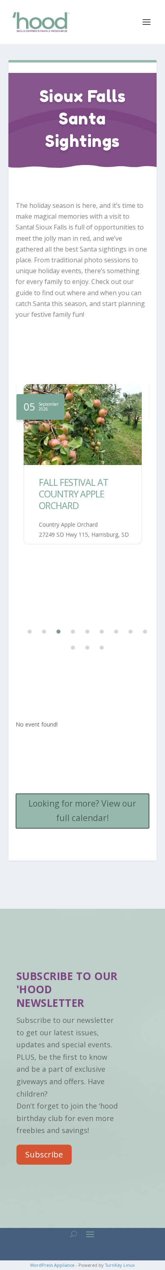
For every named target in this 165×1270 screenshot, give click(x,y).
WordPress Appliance (52, 1265)
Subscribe (44, 1154)
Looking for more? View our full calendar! (82, 810)
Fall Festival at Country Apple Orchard (73, 494)
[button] (25, 632)
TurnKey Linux (120, 1265)
